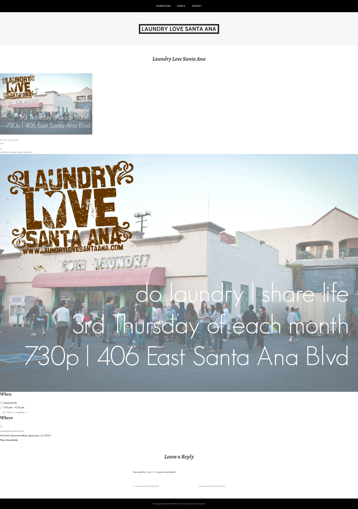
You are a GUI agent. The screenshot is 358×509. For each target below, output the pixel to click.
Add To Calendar (16, 412)
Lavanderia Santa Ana (12, 431)
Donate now (163, 6)
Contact (197, 6)
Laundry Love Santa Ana (179, 28)
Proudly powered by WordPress (165, 503)
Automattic (200, 503)
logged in (150, 472)
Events (181, 6)
